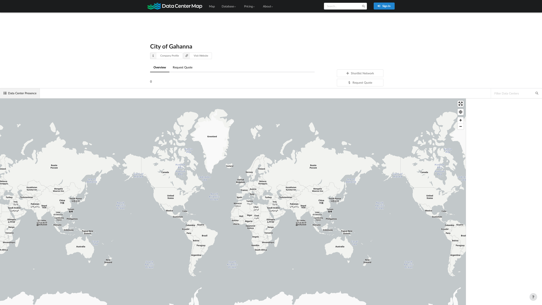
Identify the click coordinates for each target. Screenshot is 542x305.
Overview (159, 67)
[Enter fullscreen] (461, 104)
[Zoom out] (461, 126)
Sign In (386, 6)
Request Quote (182, 67)
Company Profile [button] (169, 55)
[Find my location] (461, 112)
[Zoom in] (461, 120)
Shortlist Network (362, 73)
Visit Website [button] (201, 55)
